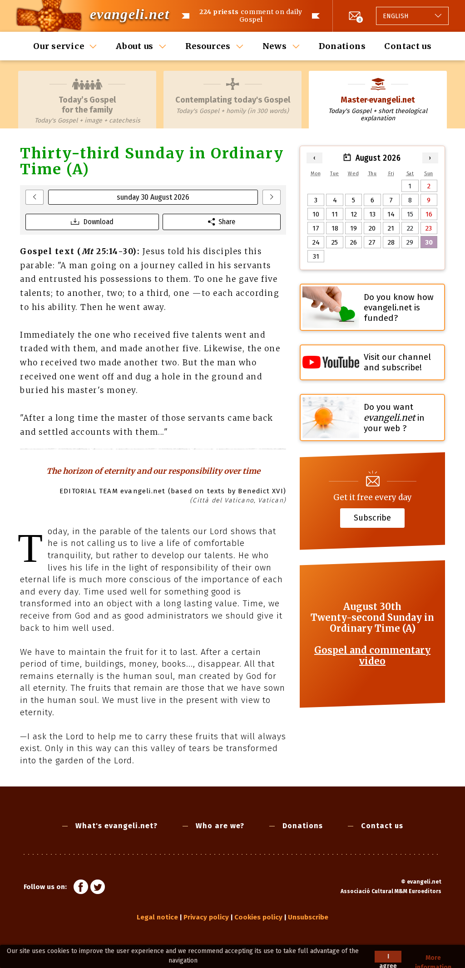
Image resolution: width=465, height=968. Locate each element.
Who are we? (220, 825)
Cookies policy (258, 917)
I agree (388, 958)
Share (226, 221)
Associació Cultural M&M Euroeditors (391, 891)
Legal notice (157, 917)
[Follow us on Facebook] (81, 888)
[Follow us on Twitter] (97, 888)
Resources (208, 46)
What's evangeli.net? (116, 825)
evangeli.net (129, 14)
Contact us (408, 46)
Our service (58, 46)
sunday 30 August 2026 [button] (153, 197)
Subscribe (372, 517)
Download (99, 221)
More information (433, 958)
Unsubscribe (308, 917)
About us (134, 46)
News (274, 46)
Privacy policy (206, 917)
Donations (342, 46)
